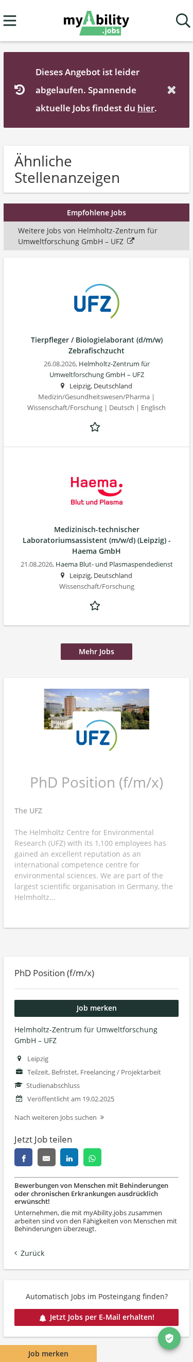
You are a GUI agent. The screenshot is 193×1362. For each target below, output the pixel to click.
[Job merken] (97, 425)
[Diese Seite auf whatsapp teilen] (92, 1157)
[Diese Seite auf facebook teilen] (23, 1157)
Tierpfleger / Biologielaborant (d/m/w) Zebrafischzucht (97, 345)
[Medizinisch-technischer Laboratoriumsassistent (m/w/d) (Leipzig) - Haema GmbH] (96, 491)
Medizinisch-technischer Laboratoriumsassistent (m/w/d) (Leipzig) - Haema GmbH (97, 540)
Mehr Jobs (96, 651)
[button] (173, 89)
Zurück (32, 1253)
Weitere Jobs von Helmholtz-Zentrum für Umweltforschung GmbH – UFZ (87, 236)
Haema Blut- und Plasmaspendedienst (114, 564)
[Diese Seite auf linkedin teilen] (69, 1157)
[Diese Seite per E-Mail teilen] (47, 1157)
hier (145, 108)
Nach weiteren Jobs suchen (55, 1117)
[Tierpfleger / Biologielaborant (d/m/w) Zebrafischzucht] (96, 301)
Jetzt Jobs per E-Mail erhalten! (102, 1317)
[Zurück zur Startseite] (96, 21)
